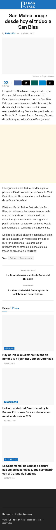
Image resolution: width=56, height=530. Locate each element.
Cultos (13, 258)
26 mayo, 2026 (9, 478)
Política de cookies (23, 513)
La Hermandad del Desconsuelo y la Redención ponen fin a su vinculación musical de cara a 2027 (26, 412)
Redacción (10, 33)
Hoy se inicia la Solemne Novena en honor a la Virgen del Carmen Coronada (27, 357)
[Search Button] (52, 4)
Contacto (6, 513)
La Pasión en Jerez (17, 519)
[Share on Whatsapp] (34, 82)
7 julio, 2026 (9, 363)
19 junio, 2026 (10, 421)
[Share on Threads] (50, 82)
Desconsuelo (26, 258)
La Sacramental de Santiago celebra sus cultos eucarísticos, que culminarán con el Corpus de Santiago (27, 470)
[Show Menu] (3, 4)
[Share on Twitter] (26, 82)
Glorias (9, 348)
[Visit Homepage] (28, 5)
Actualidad (11, 402)
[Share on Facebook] (18, 82)
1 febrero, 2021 (28, 33)
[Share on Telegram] (42, 82)
